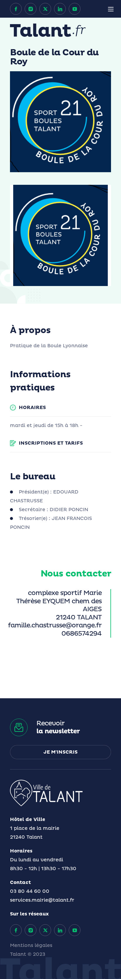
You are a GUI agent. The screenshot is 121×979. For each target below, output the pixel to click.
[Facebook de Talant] (16, 9)
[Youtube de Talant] (74, 9)
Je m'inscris (60, 752)
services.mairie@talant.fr (42, 900)
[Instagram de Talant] (30, 9)
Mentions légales (31, 945)
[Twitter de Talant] (45, 9)
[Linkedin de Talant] (60, 9)
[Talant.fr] (48, 30)
